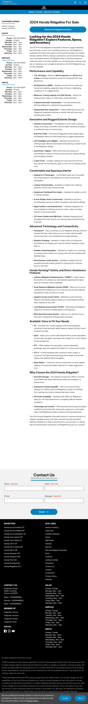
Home (47, 537)
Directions (49, 563)
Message (53, 496)
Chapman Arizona (11, 615)
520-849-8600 (19, 38)
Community (50, 573)
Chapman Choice (11, 612)
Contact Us (49, 566)
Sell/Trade (49, 540)
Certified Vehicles (52, 534)
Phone (6, 496)
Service (48, 547)
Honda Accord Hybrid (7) (14, 527)
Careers (48, 570)
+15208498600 (15, 597)
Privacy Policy (51, 576)
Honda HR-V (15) (10, 550)
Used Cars (49, 531)
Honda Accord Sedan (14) (14, 531)
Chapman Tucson (11, 619)
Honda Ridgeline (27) (12, 566)
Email (51, 484)
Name (11, 484)
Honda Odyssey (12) (12, 553)
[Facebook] (5, 631)
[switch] (85, 2)
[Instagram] (9, 631)
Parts (47, 553)
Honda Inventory (52, 527)
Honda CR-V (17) (10, 544)
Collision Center (51, 560)
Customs (48, 557)
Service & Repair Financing (56, 550)
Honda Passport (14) (12, 557)
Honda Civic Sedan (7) (13, 540)
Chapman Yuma (10, 622)
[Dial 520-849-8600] (80, 3)
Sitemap (48, 579)
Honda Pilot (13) (10, 560)
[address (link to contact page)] (75, 3)
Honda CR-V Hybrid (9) (13, 547)
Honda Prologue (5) (12, 563)
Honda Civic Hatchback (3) (15, 534)
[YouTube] (13, 631)
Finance (48, 544)
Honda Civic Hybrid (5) (13, 537)
